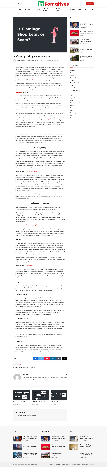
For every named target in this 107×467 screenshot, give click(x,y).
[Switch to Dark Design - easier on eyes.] (90, 9)
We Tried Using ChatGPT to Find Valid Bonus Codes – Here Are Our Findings (86, 437)
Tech (85, 9)
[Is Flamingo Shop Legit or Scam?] (40, 34)
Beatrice (20, 60)
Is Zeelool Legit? (29, 265)
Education (72, 80)
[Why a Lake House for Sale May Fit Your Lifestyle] (74, 58)
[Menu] (14, 9)
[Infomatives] (53, 3)
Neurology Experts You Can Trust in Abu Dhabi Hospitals (30, 454)
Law (71, 95)
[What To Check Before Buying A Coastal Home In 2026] (74, 50)
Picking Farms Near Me (75, 103)
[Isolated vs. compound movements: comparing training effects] (17, 447)
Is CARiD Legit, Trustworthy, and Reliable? (25, 367)
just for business (34, 80)
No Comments (48, 60)
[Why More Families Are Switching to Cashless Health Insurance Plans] (17, 438)
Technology (73, 113)
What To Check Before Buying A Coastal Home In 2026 (87, 49)
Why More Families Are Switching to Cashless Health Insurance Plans (30, 437)
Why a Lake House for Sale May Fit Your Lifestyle (86, 57)
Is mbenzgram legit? (19, 402)
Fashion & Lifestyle (59, 9)
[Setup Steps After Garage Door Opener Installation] (74, 41)
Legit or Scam (73, 98)
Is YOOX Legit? (29, 130)
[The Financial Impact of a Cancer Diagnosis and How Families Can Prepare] (74, 33)
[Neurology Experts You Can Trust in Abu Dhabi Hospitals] (17, 455)
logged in (24, 415)
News (79, 9)
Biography (28, 9)
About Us (51, 464)
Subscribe (89, 3)
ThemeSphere (33, 464)
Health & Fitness (45, 9)
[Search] (93, 9)
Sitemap (92, 464)
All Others (72, 70)
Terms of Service (76, 464)
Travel (71, 118)
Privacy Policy (85, 464)
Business (37, 9)
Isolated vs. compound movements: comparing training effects (30, 446)
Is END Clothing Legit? (31, 171)
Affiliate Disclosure (66, 464)
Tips (71, 115)
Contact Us (57, 464)
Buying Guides (73, 78)
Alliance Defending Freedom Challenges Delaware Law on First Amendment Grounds (86, 446)
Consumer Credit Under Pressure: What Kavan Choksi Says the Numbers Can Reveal (86, 24)
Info (71, 93)
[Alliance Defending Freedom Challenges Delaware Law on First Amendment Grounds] (73, 447)
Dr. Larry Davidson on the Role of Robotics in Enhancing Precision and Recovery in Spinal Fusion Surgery (86, 454)
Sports (71, 108)
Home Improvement (75, 90)
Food (71, 85)
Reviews (72, 9)
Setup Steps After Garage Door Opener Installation (86, 40)
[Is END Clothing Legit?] (40, 395)
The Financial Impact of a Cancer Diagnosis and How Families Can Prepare (87, 32)
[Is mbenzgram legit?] (21, 395)
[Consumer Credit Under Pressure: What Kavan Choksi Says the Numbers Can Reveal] (74, 25)
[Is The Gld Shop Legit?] (59, 395)
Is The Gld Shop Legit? (31, 225)
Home (20, 9)
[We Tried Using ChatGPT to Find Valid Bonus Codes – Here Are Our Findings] (73, 438)
